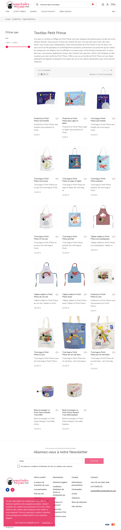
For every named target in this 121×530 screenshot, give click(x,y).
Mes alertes (77, 506)
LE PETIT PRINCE (19, 12)
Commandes (77, 489)
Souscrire (94, 461)
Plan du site (39, 493)
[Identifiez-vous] (107, 4)
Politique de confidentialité (27, 523)
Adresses (76, 498)
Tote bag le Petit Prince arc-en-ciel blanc (100, 353)
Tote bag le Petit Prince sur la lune (41, 179)
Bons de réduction (79, 502)
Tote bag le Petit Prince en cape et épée (71, 179)
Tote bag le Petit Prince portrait (69, 237)
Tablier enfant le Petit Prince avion (71, 295)
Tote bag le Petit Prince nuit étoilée (98, 119)
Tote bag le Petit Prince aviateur (98, 179)
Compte (75, 477)
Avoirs (74, 493)
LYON (7, 12)
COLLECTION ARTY (48, 12)
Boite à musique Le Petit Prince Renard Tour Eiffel (42, 412)
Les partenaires (40, 489)
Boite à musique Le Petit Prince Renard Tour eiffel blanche (70, 412)
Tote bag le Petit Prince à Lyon (41, 353)
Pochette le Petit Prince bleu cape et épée (70, 120)
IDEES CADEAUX (65, 12)
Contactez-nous (59, 516)
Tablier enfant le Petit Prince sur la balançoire (100, 237)
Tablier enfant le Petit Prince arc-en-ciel (43, 295)
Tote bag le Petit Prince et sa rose (41, 237)
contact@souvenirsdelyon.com (103, 491)
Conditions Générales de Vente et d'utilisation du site (59, 492)
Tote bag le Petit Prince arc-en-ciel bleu (71, 353)
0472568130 (96, 486)
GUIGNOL (33, 12)
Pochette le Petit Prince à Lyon (98, 295)
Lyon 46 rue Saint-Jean (100, 482)
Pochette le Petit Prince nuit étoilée (41, 119)
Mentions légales (60, 482)
